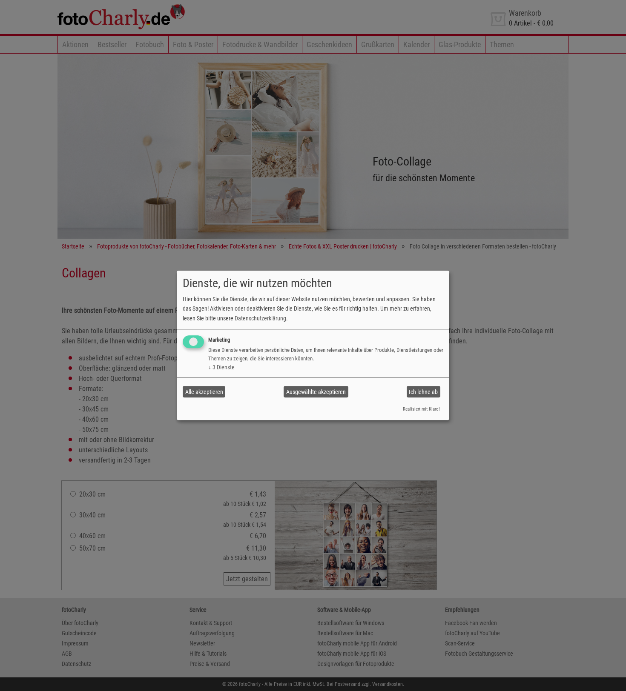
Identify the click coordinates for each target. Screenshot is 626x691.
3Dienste (221, 367)
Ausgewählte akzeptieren (316, 391)
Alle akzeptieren (204, 391)
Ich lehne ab (423, 391)
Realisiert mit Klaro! (421, 409)
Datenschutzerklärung (260, 318)
